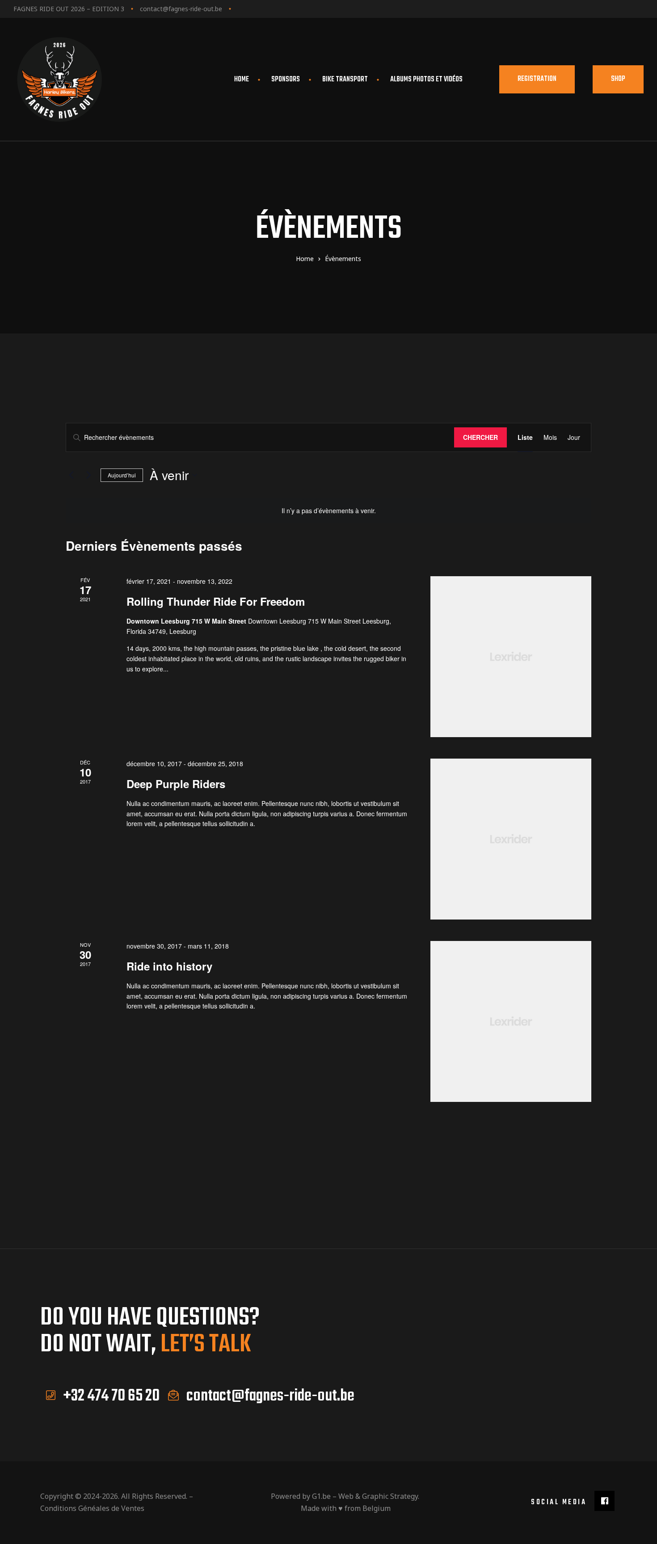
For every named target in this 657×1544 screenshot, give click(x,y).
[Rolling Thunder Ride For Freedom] (510, 656)
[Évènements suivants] (88, 475)
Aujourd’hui (122, 475)
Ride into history (169, 966)
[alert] (328, 510)
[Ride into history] (510, 1021)
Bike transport (345, 79)
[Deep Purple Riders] (510, 839)
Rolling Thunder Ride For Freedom (215, 601)
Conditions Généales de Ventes (92, 1508)
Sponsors (285, 79)
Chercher (480, 437)
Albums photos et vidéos (426, 79)
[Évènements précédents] (71, 475)
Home (241, 79)
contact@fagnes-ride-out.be (181, 8)
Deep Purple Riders (175, 783)
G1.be (321, 1496)
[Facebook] (604, 1501)
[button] (537, 79)
